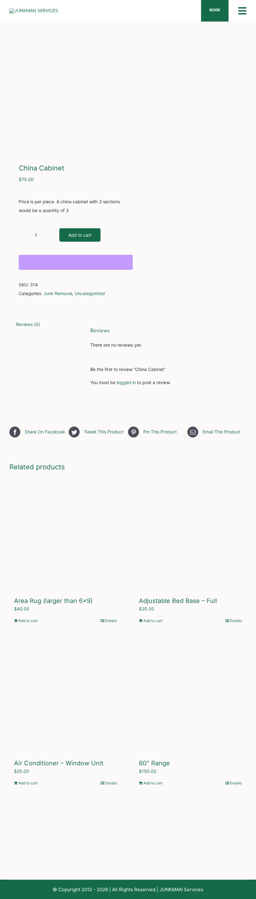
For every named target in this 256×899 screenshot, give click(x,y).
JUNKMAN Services (181, 889)
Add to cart (79, 235)
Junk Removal (57, 293)
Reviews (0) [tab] (28, 324)
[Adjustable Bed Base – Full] (190, 534)
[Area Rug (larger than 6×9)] (65, 534)
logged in (126, 382)
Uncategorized (90, 293)
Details (111, 620)
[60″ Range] (190, 697)
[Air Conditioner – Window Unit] (65, 697)
